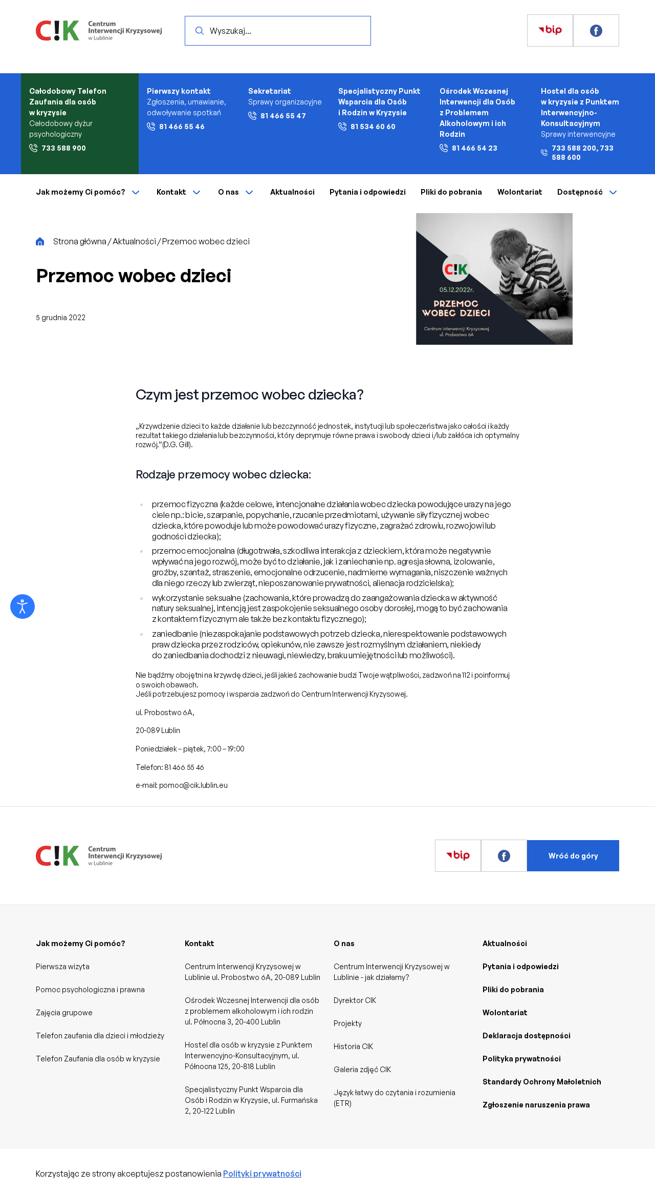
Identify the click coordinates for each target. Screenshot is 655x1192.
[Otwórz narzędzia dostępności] (22, 606)
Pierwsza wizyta (63, 966)
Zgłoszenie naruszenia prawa (536, 1104)
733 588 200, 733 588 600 (583, 152)
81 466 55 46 (182, 126)
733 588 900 (63, 147)
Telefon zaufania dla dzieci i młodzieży (100, 1035)
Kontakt (171, 191)
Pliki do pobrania (451, 191)
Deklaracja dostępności (527, 1035)
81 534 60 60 (373, 126)
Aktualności (292, 191)
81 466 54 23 (474, 147)
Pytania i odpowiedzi (368, 191)
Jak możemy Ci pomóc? (80, 191)
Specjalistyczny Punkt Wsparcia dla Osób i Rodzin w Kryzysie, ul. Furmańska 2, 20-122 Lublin (251, 1100)
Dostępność (580, 191)
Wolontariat (519, 191)
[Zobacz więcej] (550, 30)
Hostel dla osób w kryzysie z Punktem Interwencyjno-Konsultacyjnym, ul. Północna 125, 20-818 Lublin (248, 1055)
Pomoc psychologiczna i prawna (90, 989)
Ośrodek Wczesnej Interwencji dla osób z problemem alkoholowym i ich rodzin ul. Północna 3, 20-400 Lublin (252, 1011)
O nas (228, 191)
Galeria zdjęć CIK (362, 1069)
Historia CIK (353, 1046)
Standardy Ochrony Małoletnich (542, 1081)
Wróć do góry (573, 855)
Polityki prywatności (262, 1173)
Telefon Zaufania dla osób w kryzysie (98, 1058)
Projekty (348, 1023)
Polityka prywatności (522, 1058)
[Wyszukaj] (199, 31)
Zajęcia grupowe (64, 1012)
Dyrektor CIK (355, 1000)
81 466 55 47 (283, 115)
